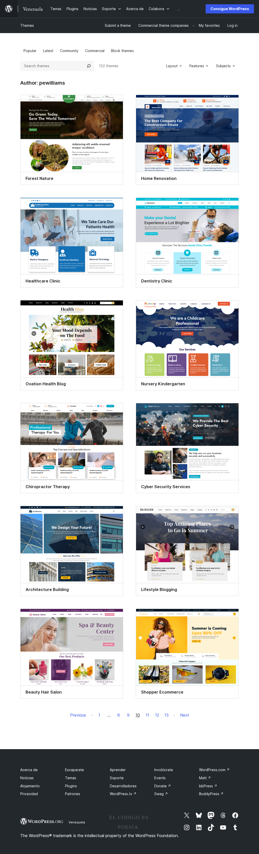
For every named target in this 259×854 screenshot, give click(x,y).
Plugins (71, 786)
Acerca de (29, 770)
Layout (172, 66)
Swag (161, 794)
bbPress (208, 786)
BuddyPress (211, 794)
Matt (205, 778)
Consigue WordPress (229, 9)
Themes (27, 25)
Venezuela (77, 822)
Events (160, 778)
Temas (70, 778)
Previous (78, 715)
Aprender (118, 770)
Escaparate (74, 770)
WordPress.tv (123, 794)
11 (147, 715)
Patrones (72, 794)
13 (166, 715)
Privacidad (29, 794)
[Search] (89, 66)
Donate (162, 786)
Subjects (223, 66)
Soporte (117, 778)
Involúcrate (163, 770)
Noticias (27, 778)
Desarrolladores (123, 786)
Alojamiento (30, 786)
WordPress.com (214, 770)
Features (196, 66)
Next (184, 715)
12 (157, 715)
